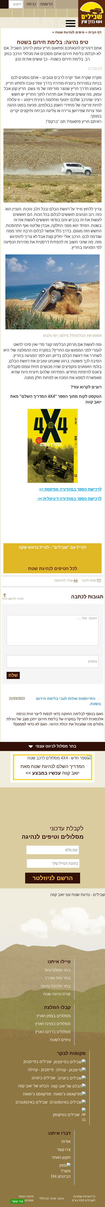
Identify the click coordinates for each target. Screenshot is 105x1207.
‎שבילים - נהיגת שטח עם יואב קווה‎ (77, 895)
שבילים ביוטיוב (43, 1078)
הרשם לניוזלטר (52, 878)
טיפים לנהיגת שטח (69, 32)
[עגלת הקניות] (62, 13)
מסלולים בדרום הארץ (53, 1032)
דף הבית (94, 32)
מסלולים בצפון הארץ (54, 1016)
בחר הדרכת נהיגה (56, 986)
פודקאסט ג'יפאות (37, 1094)
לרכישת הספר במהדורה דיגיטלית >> (69, 499)
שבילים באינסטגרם (32, 1102)
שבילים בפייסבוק (37, 1062)
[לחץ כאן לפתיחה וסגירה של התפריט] (71, 24)
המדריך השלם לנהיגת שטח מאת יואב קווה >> (52, 770)
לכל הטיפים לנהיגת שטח (52, 568)
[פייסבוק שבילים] (29, 13)
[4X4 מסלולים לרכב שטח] (52, 758)
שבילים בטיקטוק (67, 1115)
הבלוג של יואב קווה (34, 1086)
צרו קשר (64, 1150)
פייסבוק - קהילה (41, 1070)
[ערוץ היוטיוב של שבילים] (51, 13)
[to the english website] (5, 12)
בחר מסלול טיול (58, 970)
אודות (66, 1141)
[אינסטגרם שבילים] (40, 13)
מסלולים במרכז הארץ (53, 1024)
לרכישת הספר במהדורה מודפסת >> (70, 489)
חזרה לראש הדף (13, 598)
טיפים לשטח (60, 1040)
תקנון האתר (61, 1157)
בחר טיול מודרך (58, 978)
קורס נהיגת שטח (57, 994)
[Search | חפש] (4, 4)
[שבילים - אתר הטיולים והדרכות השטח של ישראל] (91, 13)
